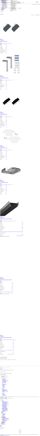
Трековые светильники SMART (14, 5)
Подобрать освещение (4, 395)
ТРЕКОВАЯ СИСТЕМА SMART (5, 418)
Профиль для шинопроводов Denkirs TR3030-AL (6, 337)
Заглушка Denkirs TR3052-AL (3, 41)
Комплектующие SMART (4, 4)
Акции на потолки (4, 384)
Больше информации (4, 435)
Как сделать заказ (4, 380)
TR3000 (1, 115)
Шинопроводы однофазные (5, 409)
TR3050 (1, 42)
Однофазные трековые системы (5, 390)
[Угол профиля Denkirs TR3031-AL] (11, 179)
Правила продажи (4, 382)
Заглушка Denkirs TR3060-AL (3, 114)
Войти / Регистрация (3, 424)
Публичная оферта (4, 381)
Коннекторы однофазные (13, 9)
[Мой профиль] (34, 2)
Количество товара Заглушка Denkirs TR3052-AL (5, 43)
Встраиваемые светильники (13, 1)
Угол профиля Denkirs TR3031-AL (4, 182)
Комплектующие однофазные (5, 7)
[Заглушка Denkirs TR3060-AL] (11, 111)
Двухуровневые (3, 385)
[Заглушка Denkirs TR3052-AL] (11, 38)
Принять (9, 435)
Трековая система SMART (4, 389)
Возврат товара (3, 379)
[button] (1, 80)
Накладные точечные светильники (5, 0)
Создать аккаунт (1, 428)
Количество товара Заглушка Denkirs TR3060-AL (5, 116)
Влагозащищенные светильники (5, 401)
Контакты (3, 394)
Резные (3, 415)
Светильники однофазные (13, 8)
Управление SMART (4, 406)
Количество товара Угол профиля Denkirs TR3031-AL (6, 184)
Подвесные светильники (13, 3)
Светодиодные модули (4, 1)
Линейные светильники (4, 402)
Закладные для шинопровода (5, 391)
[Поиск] (13, 2)
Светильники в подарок (4, 420)
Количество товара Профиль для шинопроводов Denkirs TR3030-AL (7, 339)
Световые (3, 386)
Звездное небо (3, 387)
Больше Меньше (3, 421)
